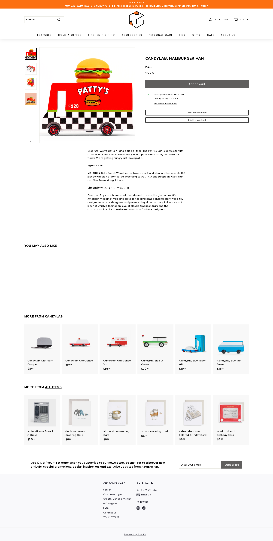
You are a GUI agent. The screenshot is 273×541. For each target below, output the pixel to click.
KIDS (182, 35)
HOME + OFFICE (69, 35)
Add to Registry (197, 112)
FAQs (106, 508)
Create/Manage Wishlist (117, 499)
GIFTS (196, 35)
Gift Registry (110, 503)
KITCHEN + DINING (101, 35)
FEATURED (44, 35)
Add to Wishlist (197, 119)
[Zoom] (87, 95)
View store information (165, 103)
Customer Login (112, 494)
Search (107, 489)
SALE (210, 35)
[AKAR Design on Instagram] (138, 508)
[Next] (30, 140)
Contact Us (109, 512)
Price (148, 67)
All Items (53, 387)
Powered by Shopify (135, 534)
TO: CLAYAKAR (111, 517)
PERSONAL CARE (161, 35)
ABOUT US (228, 35)
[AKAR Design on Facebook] (144, 508)
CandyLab (54, 316)
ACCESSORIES (131, 35)
